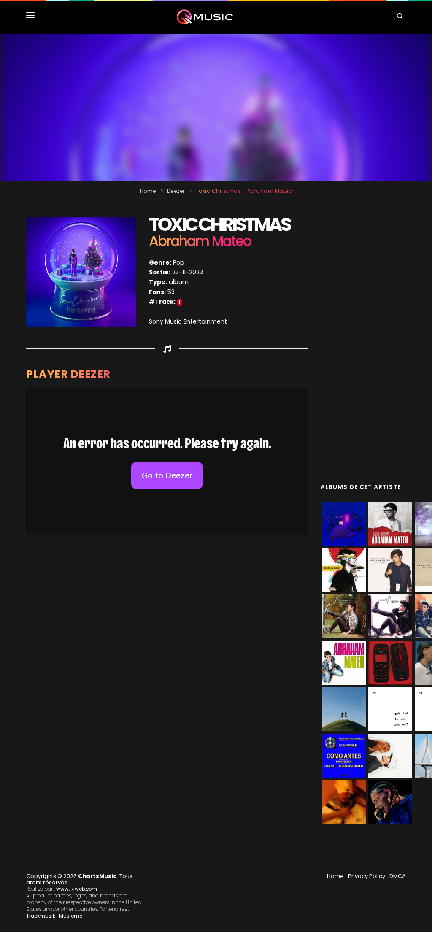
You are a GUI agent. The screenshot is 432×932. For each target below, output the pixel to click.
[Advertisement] (216, 108)
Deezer (176, 191)
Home (148, 191)
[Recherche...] (401, 17)
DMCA (397, 876)
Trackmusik (40, 916)
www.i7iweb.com (76, 889)
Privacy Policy (366, 876)
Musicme (70, 916)
